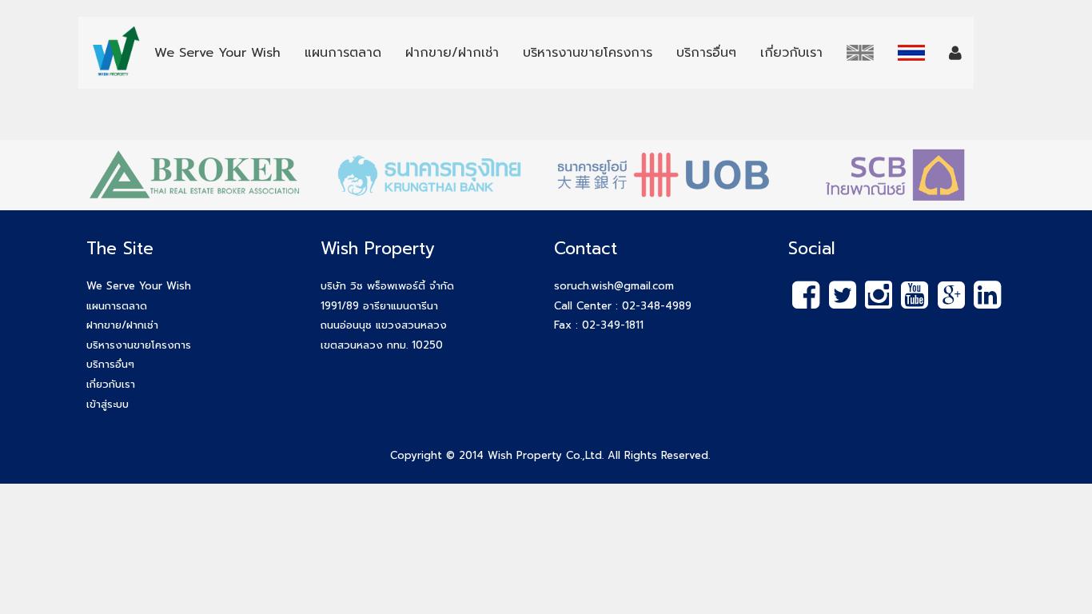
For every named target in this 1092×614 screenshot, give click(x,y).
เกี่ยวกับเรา (110, 384)
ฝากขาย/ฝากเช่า (122, 325)
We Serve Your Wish (138, 285)
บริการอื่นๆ (110, 364)
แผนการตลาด (116, 305)
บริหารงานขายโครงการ (138, 345)
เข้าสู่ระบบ (107, 404)
